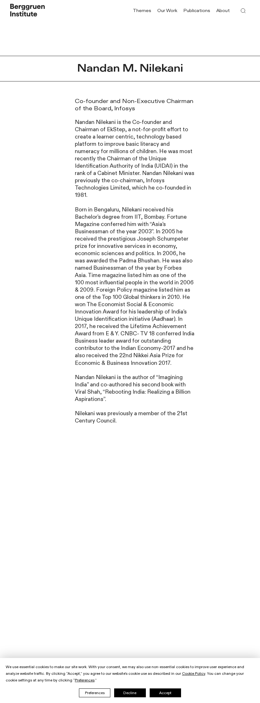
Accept (165, 692)
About (223, 11)
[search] (243, 11)
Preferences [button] (84, 680)
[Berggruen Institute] (27, 11)
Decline (129, 692)
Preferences (95, 692)
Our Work (167, 11)
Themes (142, 11)
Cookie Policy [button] (193, 673)
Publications (197, 11)
